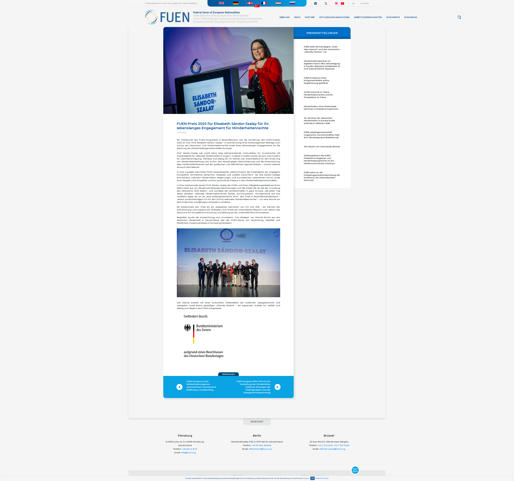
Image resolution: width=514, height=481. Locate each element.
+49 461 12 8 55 (189, 449)
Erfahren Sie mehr (322, 478)
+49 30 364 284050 (261, 445)
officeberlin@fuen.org (260, 449)
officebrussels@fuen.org (332, 449)
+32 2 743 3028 (341, 445)
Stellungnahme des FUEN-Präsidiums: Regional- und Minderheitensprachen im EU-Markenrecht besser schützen (319, 159)
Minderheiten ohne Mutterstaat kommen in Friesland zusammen (321, 107)
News (297, 17)
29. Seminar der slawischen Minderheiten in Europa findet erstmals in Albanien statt (319, 121)
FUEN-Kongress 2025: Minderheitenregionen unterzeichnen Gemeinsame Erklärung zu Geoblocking (201, 385)
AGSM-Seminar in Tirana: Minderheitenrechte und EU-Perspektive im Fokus (318, 95)
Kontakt (365, 3)
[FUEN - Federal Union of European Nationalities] (203, 17)
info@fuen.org (188, 452)
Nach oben (355, 470)
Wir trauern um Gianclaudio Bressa (322, 146)
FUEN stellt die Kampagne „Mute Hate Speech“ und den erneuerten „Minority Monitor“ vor (322, 49)
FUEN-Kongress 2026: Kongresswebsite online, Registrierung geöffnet (316, 80)
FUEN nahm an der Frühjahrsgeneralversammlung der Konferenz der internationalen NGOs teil (322, 176)
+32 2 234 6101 (325, 445)
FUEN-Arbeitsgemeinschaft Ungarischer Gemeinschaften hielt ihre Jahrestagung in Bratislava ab (321, 135)
